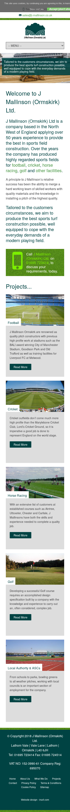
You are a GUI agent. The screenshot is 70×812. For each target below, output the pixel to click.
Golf (10, 581)
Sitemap (44, 787)
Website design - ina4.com (35, 799)
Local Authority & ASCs (24, 668)
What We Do (41, 778)
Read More (20, 367)
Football (13, 322)
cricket (34, 165)
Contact (13, 783)
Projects (56, 778)
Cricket (13, 409)
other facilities (49, 170)
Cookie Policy (28, 787)
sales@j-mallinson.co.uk (37, 15)
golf (23, 170)
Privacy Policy (28, 783)
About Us (25, 778)
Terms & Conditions (51, 783)
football (18, 165)
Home (12, 778)
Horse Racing (17, 495)
